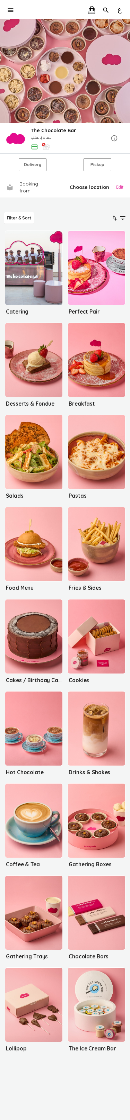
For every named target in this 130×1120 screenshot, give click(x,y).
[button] (65, 138)
